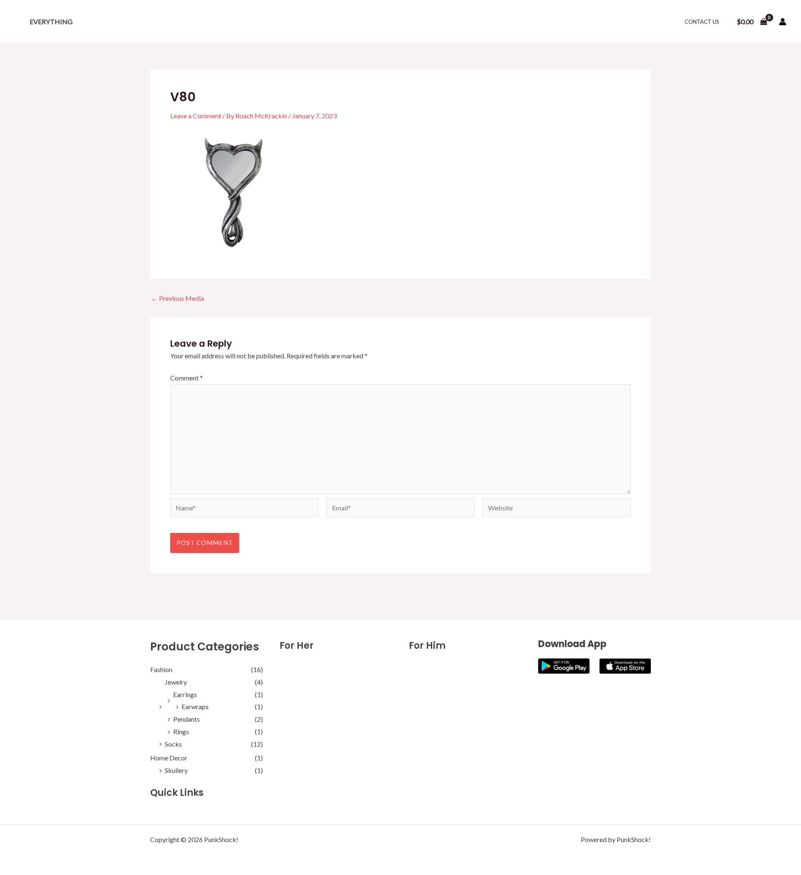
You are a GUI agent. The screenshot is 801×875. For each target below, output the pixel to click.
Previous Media (177, 298)
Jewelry (176, 682)
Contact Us (702, 21)
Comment (186, 378)
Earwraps (195, 706)
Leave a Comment (195, 116)
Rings (181, 731)
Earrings (185, 694)
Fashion (161, 669)
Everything (51, 21)
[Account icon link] (782, 21)
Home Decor (168, 758)
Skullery (176, 770)
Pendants (186, 719)
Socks (173, 744)
